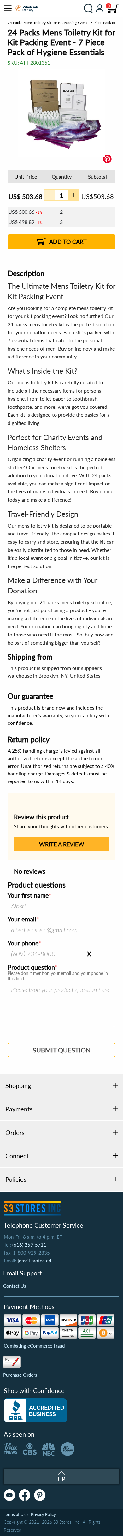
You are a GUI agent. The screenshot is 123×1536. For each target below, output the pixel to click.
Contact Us (14, 1286)
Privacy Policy (43, 1514)
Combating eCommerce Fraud (34, 1346)
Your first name (28, 895)
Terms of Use (16, 1514)
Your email (22, 919)
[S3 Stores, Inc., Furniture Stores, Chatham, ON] (35, 1410)
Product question (31, 967)
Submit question (62, 1050)
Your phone (23, 943)
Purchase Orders (20, 1375)
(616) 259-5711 (29, 1245)
